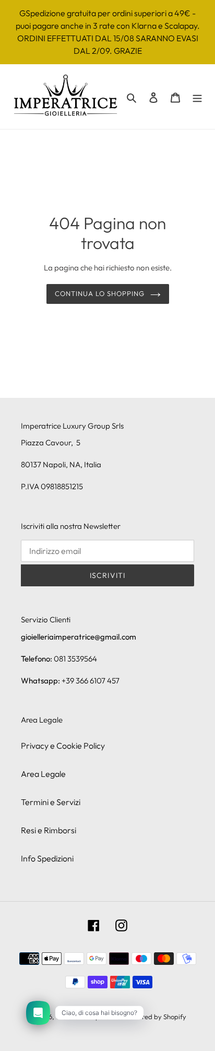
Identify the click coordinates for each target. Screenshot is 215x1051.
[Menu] (197, 96)
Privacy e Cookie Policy (63, 745)
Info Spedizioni (47, 858)
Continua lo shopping (100, 293)
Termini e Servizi (50, 802)
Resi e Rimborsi (48, 830)
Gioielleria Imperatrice (90, 1016)
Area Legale (43, 774)
